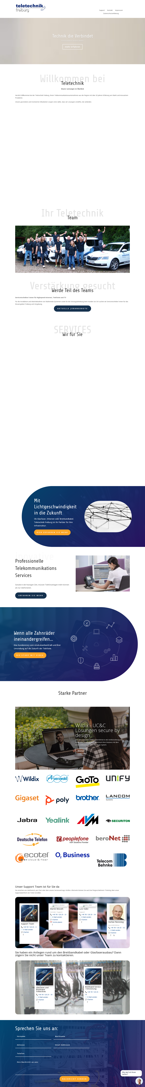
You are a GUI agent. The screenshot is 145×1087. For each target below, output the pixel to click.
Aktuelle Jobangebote (72, 308)
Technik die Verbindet (72, 36)
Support (102, 10)
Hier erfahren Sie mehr (52, 532)
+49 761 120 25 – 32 (118, 928)
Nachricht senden (74, 1079)
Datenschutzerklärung (111, 13)
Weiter (81, 750)
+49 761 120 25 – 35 (45, 995)
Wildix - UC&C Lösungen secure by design (97, 730)
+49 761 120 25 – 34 (89, 914)
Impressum (119, 10)
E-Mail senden (28, 930)
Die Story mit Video (30, 655)
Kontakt (110, 10)
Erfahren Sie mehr (31, 595)
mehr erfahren (72, 46)
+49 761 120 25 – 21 (59, 914)
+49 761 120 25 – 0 (30, 927)
